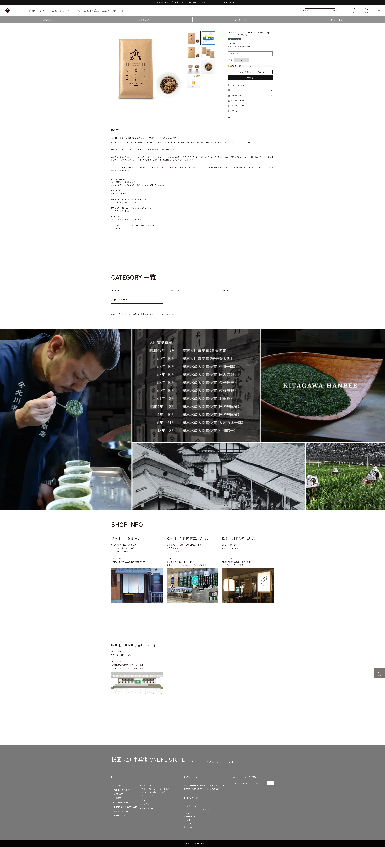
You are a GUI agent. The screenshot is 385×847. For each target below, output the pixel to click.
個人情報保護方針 (121, 802)
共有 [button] (232, 117)
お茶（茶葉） (118, 290)
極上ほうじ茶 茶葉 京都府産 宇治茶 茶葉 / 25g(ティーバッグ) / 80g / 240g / (148, 314)
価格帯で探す (144, 19)
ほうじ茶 (163, 788)
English (230, 761)
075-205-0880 (122, 551)
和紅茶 (144, 792)
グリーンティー (148, 795)
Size (229, 50)
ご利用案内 (118, 793)
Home (113, 314)
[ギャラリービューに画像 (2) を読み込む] (208, 38)
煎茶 (155, 788)
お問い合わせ (337, 19)
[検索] (334, 10)
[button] (70, 10)
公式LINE (117, 785)
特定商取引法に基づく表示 (125, 806)
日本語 (198, 761)
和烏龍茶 (153, 792)
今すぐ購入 (250, 78)
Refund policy (119, 815)
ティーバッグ (173, 290)
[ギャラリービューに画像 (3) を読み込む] (194, 52)
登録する (270, 783)
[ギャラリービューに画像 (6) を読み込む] (208, 67)
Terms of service (120, 810)
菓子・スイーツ (119, 299)
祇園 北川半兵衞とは (122, 789)
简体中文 (214, 761)
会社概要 (117, 798)
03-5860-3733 (177, 551)
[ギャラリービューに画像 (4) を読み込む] (208, 52)
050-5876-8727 (233, 548)
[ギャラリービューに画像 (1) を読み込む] (194, 38)
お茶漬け (226, 290)
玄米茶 (162, 792)
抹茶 (143, 788)
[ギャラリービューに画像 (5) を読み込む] (194, 67)
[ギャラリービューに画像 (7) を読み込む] (194, 81)
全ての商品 (48, 19)
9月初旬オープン (124, 655)
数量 (230, 60)
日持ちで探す (241, 19)
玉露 (149, 788)
